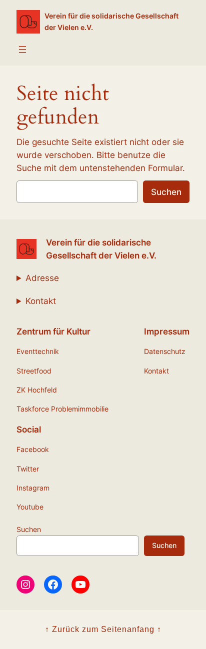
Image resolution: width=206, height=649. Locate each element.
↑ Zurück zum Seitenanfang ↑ (103, 629)
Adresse (42, 278)
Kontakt (41, 301)
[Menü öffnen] (22, 50)
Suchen (166, 192)
